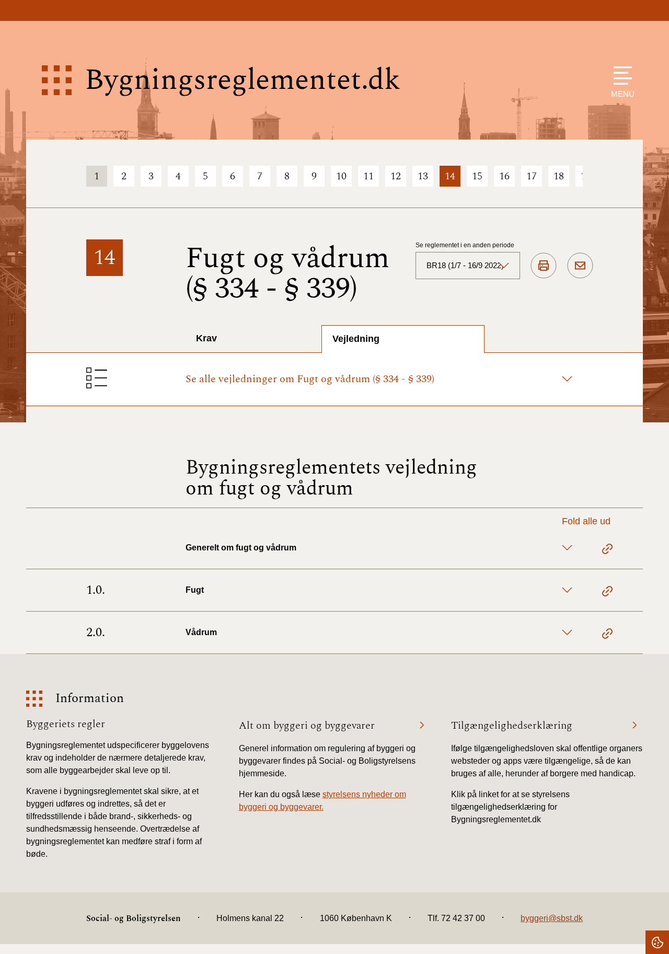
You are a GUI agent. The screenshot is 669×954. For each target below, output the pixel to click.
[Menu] (620, 75)
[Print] (543, 266)
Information (89, 699)
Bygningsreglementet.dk (242, 80)
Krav (206, 338)
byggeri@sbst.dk (552, 918)
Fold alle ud (586, 521)
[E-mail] (580, 266)
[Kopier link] (607, 550)
